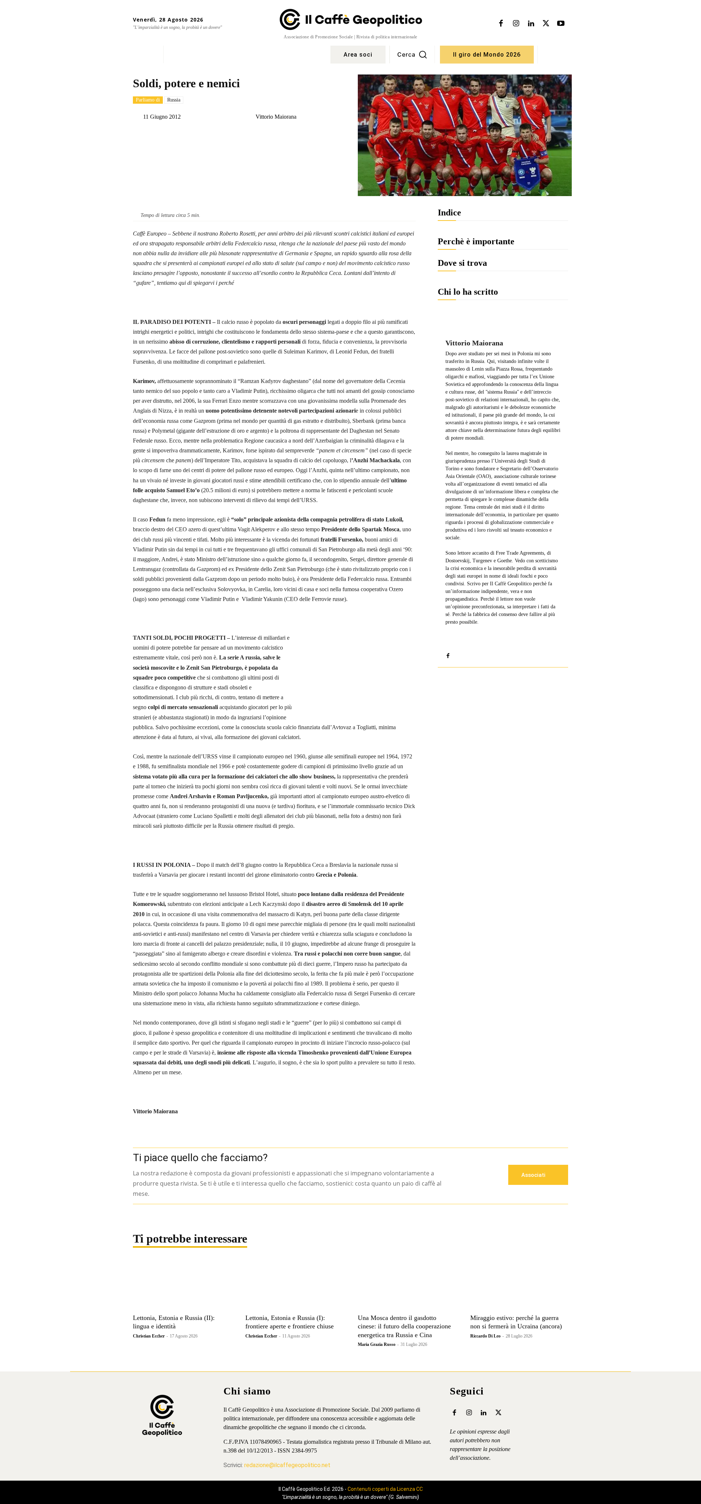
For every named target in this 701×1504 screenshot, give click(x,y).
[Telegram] (251, 135)
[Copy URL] (268, 135)
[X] (546, 23)
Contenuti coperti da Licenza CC (385, 1489)
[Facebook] (501, 23)
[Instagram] (516, 23)
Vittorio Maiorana (276, 117)
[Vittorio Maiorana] (249, 116)
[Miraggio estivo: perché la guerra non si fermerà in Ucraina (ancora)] (519, 1285)
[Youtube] (560, 23)
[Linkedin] (531, 23)
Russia (173, 100)
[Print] (302, 135)
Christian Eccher (149, 1336)
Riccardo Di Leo (485, 1336)
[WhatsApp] (234, 135)
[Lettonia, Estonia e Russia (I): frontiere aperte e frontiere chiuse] (294, 1285)
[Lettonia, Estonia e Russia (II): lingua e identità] (182, 1285)
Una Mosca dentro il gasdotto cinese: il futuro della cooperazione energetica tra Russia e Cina (404, 1326)
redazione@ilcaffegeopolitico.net (287, 1465)
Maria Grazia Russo (376, 1344)
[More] (319, 135)
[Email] (285, 135)
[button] (412, 54)
